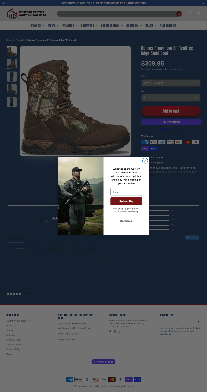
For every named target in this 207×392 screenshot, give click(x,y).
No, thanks (126, 221)
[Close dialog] (145, 160)
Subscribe (126, 201)
